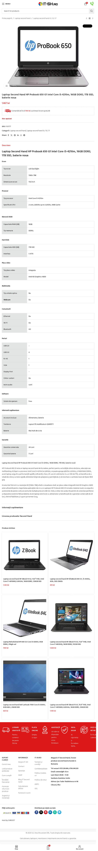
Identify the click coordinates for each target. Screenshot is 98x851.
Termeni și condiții (38, 763)
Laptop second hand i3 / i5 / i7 (44, 18)
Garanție (21, 770)
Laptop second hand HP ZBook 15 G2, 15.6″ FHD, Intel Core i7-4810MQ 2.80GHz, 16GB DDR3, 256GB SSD (23, 580)
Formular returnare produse (5, 789)
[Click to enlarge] (7, 86)
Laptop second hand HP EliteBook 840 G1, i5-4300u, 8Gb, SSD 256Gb (70, 580)
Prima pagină (7, 18)
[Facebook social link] (8, 135)
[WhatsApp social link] (21, 135)
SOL (36, 788)
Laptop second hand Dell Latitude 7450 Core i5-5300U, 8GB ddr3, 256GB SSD (24, 706)
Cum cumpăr (7, 775)
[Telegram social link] (24, 135)
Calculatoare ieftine (23, 787)
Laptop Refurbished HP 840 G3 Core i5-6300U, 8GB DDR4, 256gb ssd (23, 643)
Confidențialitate (41, 768)
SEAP (20, 775)
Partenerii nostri (24, 793)
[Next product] (92, 18)
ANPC (37, 784)
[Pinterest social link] (14, 135)
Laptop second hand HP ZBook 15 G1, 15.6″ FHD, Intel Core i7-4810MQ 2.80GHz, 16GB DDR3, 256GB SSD (70, 706)
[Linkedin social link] (18, 135)
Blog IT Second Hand (23, 780)
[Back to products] (89, 18)
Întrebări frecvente (5, 781)
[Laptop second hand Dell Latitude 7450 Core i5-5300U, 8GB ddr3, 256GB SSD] (24, 680)
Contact (21, 766)
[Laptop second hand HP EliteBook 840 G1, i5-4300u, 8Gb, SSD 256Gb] (71, 555)
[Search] (91, 11)
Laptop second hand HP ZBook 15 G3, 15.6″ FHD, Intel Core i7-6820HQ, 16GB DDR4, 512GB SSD (70, 643)
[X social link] (11, 135)
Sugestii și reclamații (5, 796)
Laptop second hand (22, 18)
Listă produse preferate (7, 770)
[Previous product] (86, 18)
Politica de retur (41, 779)
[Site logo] (48, 3)
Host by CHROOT (8, 820)
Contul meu (6, 764)
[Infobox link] (92, 4)
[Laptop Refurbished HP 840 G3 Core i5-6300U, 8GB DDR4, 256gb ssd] (24, 618)
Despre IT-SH (23, 762)
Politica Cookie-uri (40, 774)
